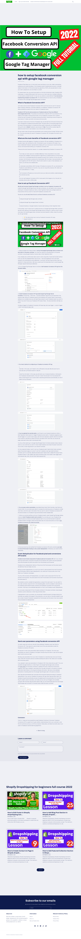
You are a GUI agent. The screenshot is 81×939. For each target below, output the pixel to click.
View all (40, 869)
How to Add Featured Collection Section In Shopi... (58, 852)
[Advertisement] (40, 14)
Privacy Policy (56, 920)
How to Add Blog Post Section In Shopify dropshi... (55, 813)
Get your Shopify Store (34, 920)
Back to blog (41, 730)
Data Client (22, 666)
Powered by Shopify (18, 934)
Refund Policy (56, 916)
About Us (32, 918)
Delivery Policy (56, 918)
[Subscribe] (50, 908)
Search (31, 916)
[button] (73, 1)
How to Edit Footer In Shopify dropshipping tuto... (19, 813)
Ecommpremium (12, 934)
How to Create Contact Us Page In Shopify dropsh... (21, 852)
